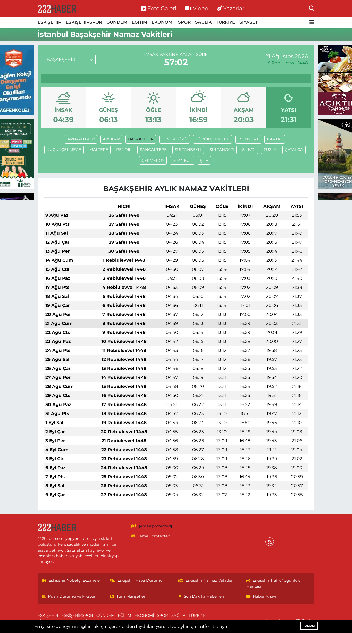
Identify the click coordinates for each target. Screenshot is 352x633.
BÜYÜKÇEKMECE (213, 139)
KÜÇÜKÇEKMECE (64, 149)
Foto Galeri (162, 8)
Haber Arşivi (264, 596)
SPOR (184, 22)
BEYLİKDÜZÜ (174, 139)
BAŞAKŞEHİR (141, 139)
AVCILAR (111, 139)
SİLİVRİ (248, 149)
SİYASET (248, 22)
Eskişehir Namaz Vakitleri (209, 580)
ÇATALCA (294, 149)
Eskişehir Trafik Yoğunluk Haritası (273, 583)
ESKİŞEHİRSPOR (84, 22)
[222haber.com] (57, 8)
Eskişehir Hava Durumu (140, 580)
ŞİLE (204, 160)
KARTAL (275, 139)
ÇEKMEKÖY (152, 160)
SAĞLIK (203, 22)
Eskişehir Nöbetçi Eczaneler (74, 580)
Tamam (309, 626)
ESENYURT (248, 139)
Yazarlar (233, 8)
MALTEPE (98, 149)
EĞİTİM (139, 22)
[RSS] (269, 541)
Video (200, 8)
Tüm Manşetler (130, 596)
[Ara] (311, 8)
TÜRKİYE (225, 22)
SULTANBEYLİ (188, 149)
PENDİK (124, 149)
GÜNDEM (116, 22)
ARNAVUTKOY (81, 139)
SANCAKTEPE (153, 149)
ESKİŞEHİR (49, 22)
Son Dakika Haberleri (204, 596)
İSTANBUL (182, 160)
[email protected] (155, 526)
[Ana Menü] (311, 22)
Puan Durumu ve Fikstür (71, 596)
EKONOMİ (163, 22)
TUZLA (270, 149)
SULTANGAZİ (221, 149)
